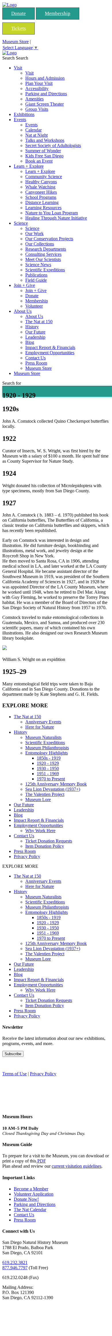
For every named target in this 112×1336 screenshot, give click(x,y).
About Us (23, 311)
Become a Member (31, 1188)
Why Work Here (40, 830)
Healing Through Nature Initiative (56, 218)
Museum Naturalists (43, 737)
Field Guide (36, 280)
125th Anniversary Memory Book (56, 784)
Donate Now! (26, 1199)
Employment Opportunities (49, 352)
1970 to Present (51, 778)
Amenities (34, 98)
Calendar (33, 129)
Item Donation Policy (44, 846)
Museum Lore (38, 799)
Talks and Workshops (44, 140)
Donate (18, 13)
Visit (18, 67)
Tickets (18, 28)
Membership (57, 13)
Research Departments (45, 249)
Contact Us (35, 357)
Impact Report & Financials (50, 347)
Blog (29, 342)
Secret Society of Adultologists (53, 145)
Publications (36, 274)
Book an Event (39, 161)
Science (21, 223)
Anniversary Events (43, 721)
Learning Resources (43, 207)
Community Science (43, 176)
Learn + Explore (29, 166)
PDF (41, 1160)
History (32, 326)
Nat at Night (36, 135)
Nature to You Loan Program (51, 212)
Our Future (35, 331)
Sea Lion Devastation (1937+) (52, 789)
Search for (11, 383)
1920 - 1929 (48, 763)
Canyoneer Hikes (41, 192)
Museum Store (15, 41)
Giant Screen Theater (44, 104)
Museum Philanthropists (47, 747)
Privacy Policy (27, 856)
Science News (38, 264)
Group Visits (36, 109)
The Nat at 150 (39, 321)
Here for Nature (39, 727)
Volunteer (34, 306)
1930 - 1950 (48, 768)
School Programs (40, 197)
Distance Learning (42, 202)
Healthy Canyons (41, 181)
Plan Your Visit (39, 83)
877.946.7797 (15, 1267)
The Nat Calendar (30, 1209)
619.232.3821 (15, 1262)
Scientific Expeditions (45, 269)
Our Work (34, 233)
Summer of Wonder (43, 150)
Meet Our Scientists (43, 259)
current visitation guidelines (76, 1166)
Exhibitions (24, 114)
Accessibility (37, 88)
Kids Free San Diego (44, 155)
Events (20, 119)
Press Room (36, 363)
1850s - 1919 (49, 758)
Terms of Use (14, 1073)
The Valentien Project (44, 794)
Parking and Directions (46, 93)
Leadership (35, 337)
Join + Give (24, 285)
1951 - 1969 (48, 773)
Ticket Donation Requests (48, 840)
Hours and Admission (45, 78)
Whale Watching (40, 186)
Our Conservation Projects (49, 238)
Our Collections (39, 243)
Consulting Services (43, 254)
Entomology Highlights (46, 752)
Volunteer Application (33, 1194)
